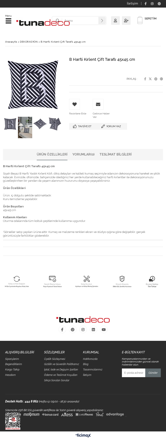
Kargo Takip (12, 369)
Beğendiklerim (13, 364)
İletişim (132, 3)
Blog (85, 364)
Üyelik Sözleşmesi (54, 359)
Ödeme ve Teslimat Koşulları (60, 375)
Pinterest (155, 79)
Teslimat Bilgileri (115, 154)
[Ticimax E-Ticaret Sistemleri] (83, 436)
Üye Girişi (116, 20)
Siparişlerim (12, 359)
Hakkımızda (90, 359)
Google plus (161, 79)
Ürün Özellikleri (52, 154)
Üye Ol (127, 20)
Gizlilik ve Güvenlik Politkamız (61, 364)
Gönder (153, 372)
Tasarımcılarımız (92, 369)
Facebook (145, 79)
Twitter (150, 79)
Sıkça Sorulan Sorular (56, 380)
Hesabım (10, 375)
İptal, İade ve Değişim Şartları (61, 369)
